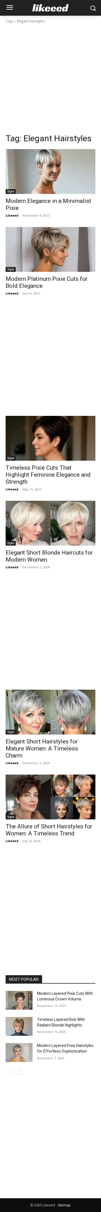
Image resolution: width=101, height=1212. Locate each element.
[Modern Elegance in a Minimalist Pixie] (50, 171)
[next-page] (18, 1071)
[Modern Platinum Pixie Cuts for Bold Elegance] (50, 249)
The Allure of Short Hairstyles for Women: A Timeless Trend (49, 830)
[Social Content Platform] (50, 7)
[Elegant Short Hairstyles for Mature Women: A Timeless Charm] (50, 712)
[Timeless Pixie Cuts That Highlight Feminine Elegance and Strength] (50, 438)
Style (10, 191)
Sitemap (64, 1205)
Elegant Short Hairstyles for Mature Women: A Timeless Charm (42, 748)
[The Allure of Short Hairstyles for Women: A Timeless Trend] (50, 797)
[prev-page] (9, 1071)
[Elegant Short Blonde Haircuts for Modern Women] (50, 523)
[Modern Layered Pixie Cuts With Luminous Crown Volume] (19, 1000)
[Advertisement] (50, 78)
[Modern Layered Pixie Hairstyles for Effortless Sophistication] (19, 1052)
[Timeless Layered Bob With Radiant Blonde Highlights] (19, 1026)
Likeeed (12, 215)
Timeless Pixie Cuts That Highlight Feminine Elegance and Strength (48, 474)
